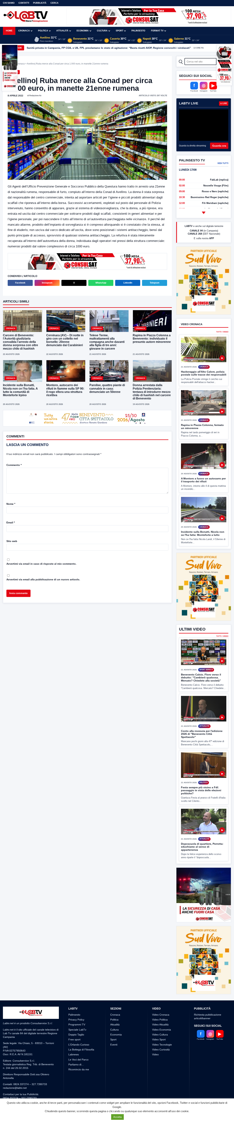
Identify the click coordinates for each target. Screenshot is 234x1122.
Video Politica (160, 1006)
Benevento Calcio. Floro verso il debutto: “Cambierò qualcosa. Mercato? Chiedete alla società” (201, 663)
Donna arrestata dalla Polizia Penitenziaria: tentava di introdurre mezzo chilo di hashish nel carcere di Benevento (152, 391)
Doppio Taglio (76, 1021)
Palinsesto (138, 30)
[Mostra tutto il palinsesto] (203, 212)
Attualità (62, 30)
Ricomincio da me (78, 1055)
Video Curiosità (161, 1035)
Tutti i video (222, 332)
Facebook (20, 282)
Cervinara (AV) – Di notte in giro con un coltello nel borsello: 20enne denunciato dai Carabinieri (65, 339)
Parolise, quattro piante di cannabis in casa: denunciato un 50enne (107, 388)
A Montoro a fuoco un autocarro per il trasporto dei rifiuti (203, 480)
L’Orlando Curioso (78, 1030)
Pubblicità (39, 3)
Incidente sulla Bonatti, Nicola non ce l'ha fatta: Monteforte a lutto (202, 533)
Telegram (154, 282)
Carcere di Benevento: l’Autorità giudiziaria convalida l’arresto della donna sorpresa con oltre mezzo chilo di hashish (20, 341)
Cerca (54, 3)
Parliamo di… (76, 1050)
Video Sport (159, 1026)
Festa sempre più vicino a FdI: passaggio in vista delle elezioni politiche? (201, 776)
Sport (119, 30)
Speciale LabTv (77, 1015)
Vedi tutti (222, 163)
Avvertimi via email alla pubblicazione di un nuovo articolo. (43, 579)
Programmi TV (76, 1011)
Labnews (73, 1040)
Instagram (47, 282)
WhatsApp (100, 282)
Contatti (23, 3)
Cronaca (24, 30)
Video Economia (161, 1015)
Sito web (11, 541)
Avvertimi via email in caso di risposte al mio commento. (41, 563)
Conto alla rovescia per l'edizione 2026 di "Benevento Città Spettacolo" (201, 720)
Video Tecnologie (162, 1030)
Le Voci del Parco (78, 1045)
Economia (83, 30)
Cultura (102, 30)
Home (9, 30)
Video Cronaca (160, 1001)
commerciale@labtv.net (24, 1088)
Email (10, 522)
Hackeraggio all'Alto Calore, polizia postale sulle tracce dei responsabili (203, 373)
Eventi (113, 1030)
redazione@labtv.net (15, 1074)
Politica (43, 30)
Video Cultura (160, 1021)
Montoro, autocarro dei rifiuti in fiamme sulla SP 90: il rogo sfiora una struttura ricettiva (65, 389)
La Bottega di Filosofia (81, 1035)
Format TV (157, 30)
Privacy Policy (76, 1006)
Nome (10, 503)
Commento (14, 465)
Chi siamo (8, 3)
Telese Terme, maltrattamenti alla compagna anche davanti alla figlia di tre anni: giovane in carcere (106, 341)
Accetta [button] (117, 1117)
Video (155, 1040)
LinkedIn (127, 282)
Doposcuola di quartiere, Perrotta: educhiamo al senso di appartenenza (202, 833)
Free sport (74, 1026)
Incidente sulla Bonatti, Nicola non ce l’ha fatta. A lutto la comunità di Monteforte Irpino (20, 389)
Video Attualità (160, 1011)
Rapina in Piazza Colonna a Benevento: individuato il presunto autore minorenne (152, 338)
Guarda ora (219, 145)
